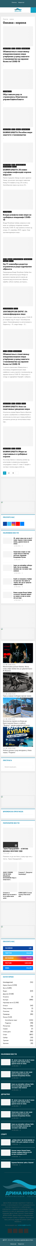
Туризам (5, 1040)
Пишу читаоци (7, 1008)
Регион (14, 166)
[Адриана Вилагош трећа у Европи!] (5, 1165)
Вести (13, 48)
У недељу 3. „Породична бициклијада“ (25, 873)
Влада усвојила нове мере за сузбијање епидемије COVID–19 (17, 217)
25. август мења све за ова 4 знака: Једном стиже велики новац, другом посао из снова (23, 541)
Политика (6, 1011)
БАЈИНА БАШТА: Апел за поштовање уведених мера (16, 407)
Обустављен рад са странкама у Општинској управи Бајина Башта (15, 96)
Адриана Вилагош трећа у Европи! (23, 1162)
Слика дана (7, 1032)
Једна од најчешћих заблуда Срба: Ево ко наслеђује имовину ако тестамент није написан (23, 568)
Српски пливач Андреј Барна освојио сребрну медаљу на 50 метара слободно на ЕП (22, 1152)
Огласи (23, 403)
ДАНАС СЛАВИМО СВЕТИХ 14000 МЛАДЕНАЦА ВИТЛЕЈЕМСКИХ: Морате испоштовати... (9, 875)
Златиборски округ (20, 164)
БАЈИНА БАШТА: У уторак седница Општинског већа (25, 894)
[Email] (26, 1231)
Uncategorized (7, 91)
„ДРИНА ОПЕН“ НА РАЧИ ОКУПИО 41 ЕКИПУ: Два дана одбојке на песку (23, 1141)
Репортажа (6, 1026)
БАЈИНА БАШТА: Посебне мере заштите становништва (17, 133)
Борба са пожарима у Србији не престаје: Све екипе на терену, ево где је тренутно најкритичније (23, 581)
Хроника (5, 1043)
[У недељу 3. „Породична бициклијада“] (25, 867)
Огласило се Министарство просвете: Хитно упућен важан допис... (10, 895)
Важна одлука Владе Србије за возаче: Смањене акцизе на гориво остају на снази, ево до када (23, 595)
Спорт (5, 1035)
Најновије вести (26, 48)
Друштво (18, 48)
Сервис (5, 1029)
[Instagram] (20, 1231)
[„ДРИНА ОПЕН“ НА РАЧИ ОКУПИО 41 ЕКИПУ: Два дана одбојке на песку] (5, 1142)
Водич (5, 991)
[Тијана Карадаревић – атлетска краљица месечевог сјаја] (18, 838)
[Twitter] (15, 1231)
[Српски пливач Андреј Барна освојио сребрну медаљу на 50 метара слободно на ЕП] (5, 1153)
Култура (5, 1000)
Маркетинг (21, 2)
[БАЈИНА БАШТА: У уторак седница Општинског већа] (25, 887)
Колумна (6, 997)
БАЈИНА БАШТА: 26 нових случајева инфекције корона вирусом (17, 172)
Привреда (6, 1014)
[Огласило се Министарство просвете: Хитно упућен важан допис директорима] (10, 887)
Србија (5, 1037)
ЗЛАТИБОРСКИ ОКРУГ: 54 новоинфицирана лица (15, 312)
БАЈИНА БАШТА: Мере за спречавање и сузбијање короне (15, 454)
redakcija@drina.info (24, 1225)
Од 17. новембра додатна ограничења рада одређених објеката (17, 266)
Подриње (6, 261)
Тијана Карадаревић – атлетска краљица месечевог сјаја (15, 849)
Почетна (14, 2)
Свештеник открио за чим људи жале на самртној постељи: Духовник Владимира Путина (22, 554)
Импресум (13, 1244)
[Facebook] (10, 1231)
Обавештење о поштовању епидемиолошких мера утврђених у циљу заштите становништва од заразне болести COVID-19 (16, 56)
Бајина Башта (7, 48)
